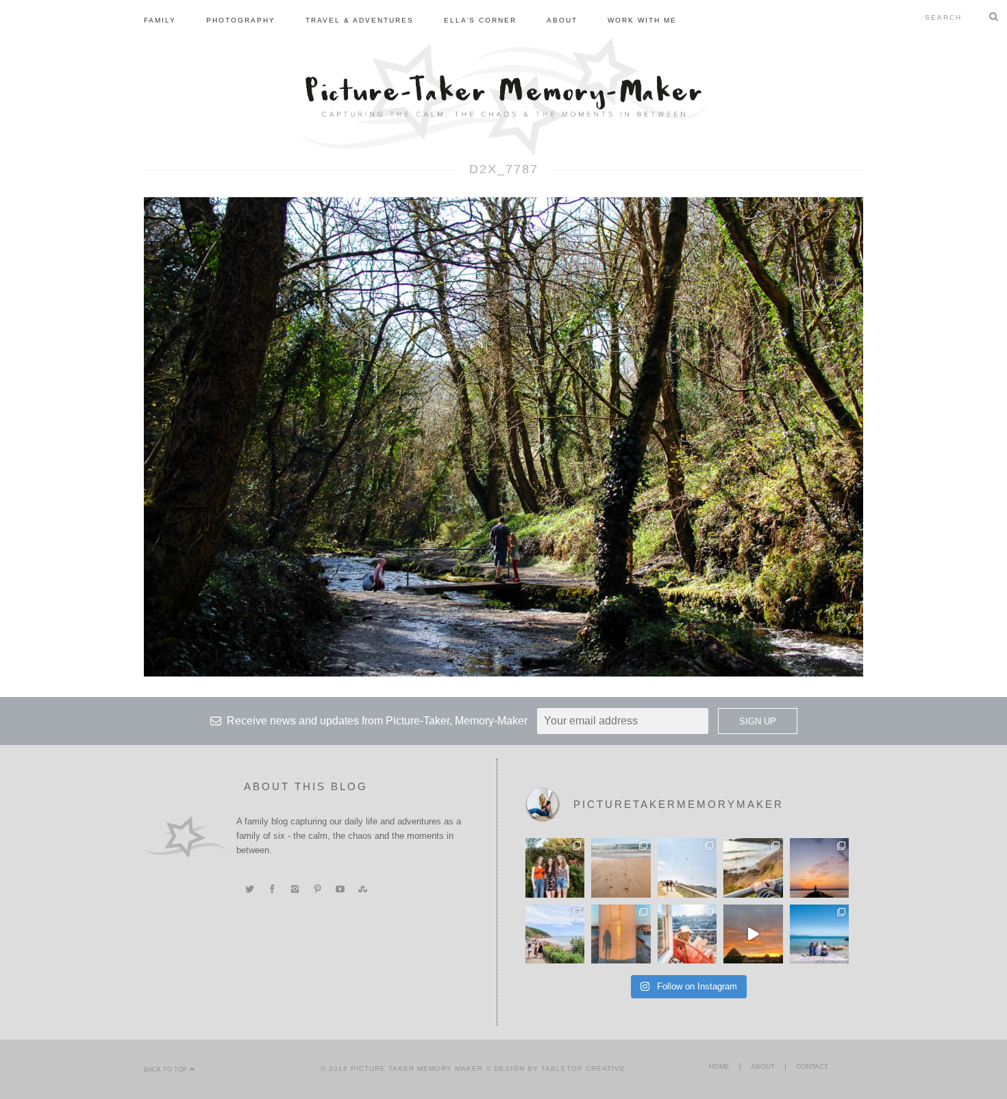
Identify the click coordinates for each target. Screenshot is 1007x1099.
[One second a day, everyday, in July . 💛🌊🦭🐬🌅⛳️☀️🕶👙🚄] (752, 934)
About (562, 20)
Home (719, 1066)
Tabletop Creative (583, 1068)
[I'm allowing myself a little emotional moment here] (554, 867)
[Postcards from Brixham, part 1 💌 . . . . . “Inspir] (819, 934)
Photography (240, 20)
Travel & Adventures (360, 20)
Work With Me (642, 20)
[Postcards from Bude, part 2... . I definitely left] (620, 867)
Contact (812, 1066)
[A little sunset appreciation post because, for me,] (819, 867)
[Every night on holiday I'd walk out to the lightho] (620, 934)
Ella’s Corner (480, 20)
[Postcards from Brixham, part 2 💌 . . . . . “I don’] (554, 934)
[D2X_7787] (503, 436)
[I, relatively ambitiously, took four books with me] (687, 934)
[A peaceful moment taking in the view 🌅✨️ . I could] (752, 867)
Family (160, 20)
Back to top (166, 1069)
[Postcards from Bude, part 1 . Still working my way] (687, 867)
